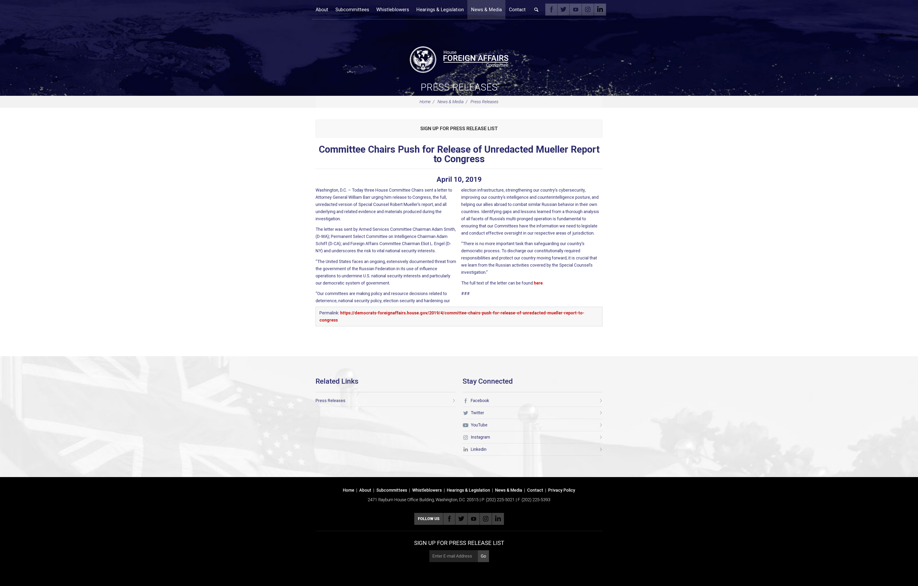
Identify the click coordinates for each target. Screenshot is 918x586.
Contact (517, 9)
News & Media (486, 9)
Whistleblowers (392, 9)
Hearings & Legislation (440, 9)
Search (536, 9)
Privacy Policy (561, 490)
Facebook (551, 10)
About (322, 9)
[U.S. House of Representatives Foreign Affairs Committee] (459, 59)
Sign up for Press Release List (459, 128)
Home (425, 101)
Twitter (563, 10)
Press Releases (459, 87)
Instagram (588, 10)
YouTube (576, 10)
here (538, 282)
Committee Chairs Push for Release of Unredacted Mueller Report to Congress (459, 154)
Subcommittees (352, 9)
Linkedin (600, 10)
